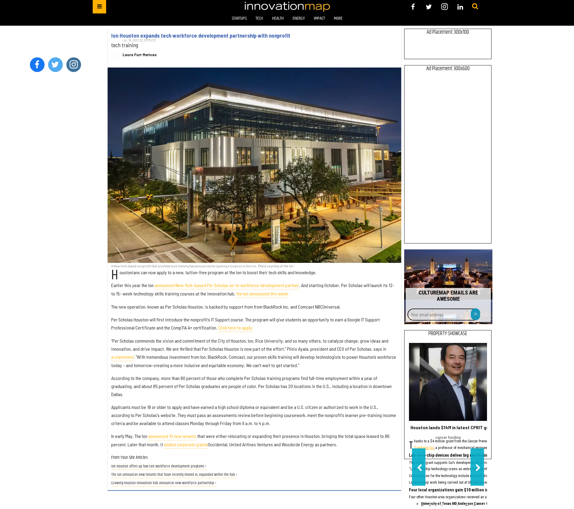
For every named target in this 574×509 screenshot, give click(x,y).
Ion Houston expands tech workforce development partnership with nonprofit (200, 35)
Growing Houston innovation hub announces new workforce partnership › (163, 483)
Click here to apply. (235, 327)
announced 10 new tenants (172, 436)
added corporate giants (186, 444)
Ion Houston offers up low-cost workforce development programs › (159, 466)
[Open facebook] (413, 6)
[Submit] (475, 6)
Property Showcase (447, 333)
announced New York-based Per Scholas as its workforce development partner (227, 285)
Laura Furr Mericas (140, 55)
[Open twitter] (429, 6)
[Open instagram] (444, 6)
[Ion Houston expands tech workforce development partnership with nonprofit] (254, 165)
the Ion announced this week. (262, 293)
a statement (122, 357)
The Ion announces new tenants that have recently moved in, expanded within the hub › (174, 475)
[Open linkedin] (460, 6)
